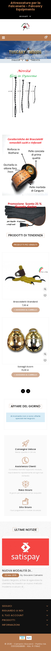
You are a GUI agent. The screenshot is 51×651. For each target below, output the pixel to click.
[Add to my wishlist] (45, 295)
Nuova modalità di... (17, 571)
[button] (21, 60)
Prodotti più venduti (25, 244)
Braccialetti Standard (25, 301)
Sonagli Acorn (25, 366)
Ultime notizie (25, 530)
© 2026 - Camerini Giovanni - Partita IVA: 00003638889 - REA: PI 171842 (26, 645)
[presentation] (23, 391)
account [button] (25, 16)
